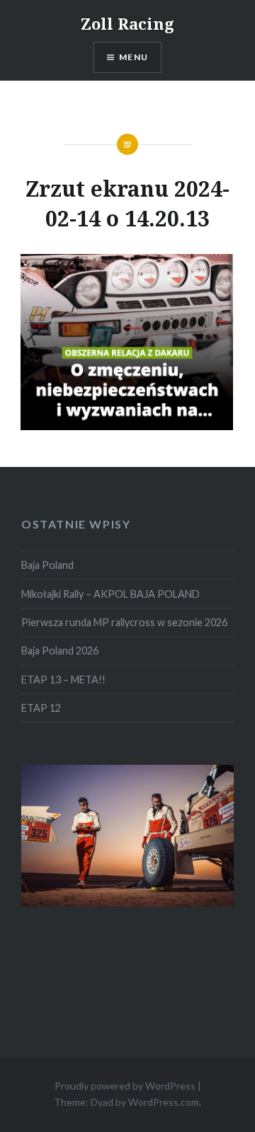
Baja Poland (47, 565)
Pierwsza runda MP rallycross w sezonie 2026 (124, 622)
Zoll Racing (127, 23)
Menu (133, 57)
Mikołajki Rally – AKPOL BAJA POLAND (110, 594)
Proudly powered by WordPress (125, 1086)
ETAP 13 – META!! (63, 680)
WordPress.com (163, 1102)
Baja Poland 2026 (59, 651)
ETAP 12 (41, 708)
